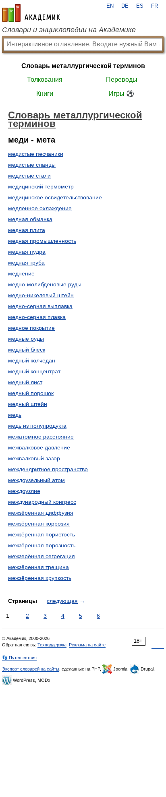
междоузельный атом (36, 480)
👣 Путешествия (19, 657)
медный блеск (26, 349)
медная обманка (30, 219)
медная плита (26, 230)
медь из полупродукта (37, 425)
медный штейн (27, 404)
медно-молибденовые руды (44, 284)
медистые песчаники (35, 154)
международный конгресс (42, 502)
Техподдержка (51, 644)
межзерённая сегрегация (41, 556)
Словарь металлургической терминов (83, 65)
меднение (21, 273)
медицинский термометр (41, 186)
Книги (44, 93)
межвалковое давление (39, 447)
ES (139, 6)
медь (14, 415)
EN (110, 6)
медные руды (26, 338)
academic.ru (31, 13)
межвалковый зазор (34, 458)
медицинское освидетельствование (55, 197)
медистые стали (29, 175)
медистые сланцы (32, 164)
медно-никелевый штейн (41, 295)
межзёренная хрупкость (39, 578)
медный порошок (31, 393)
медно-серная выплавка (40, 306)
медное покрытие (31, 328)
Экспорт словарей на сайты (30, 669)
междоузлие (24, 491)
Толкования (44, 79)
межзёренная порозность (41, 545)
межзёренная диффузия (40, 512)
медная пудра (27, 251)
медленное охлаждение (40, 208)
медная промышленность (42, 241)
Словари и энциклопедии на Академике (69, 30)
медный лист (25, 382)
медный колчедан (31, 360)
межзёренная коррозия (39, 523)
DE (125, 6)
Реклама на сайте (87, 644)
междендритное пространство (48, 469)
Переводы (121, 79)
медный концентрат (34, 371)
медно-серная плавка (37, 317)
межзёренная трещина (38, 567)
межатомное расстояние (41, 436)
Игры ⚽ (121, 93)
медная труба (26, 262)
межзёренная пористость (41, 534)
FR (154, 6)
